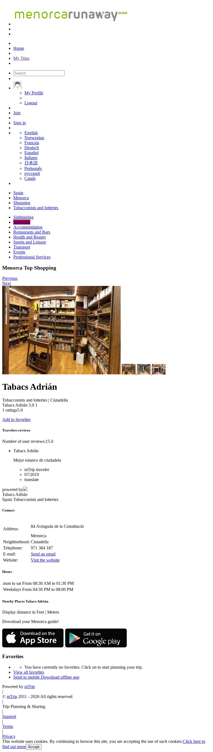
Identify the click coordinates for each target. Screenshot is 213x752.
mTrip (29, 686)
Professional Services (31, 257)
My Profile (33, 93)
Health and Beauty (29, 237)
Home (18, 48)
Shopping (21, 222)
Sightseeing (23, 217)
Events (19, 252)
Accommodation (27, 227)
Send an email (43, 554)
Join (17, 112)
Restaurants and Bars (31, 232)
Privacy (9, 736)
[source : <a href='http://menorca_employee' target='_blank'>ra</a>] (129, 373)
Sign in (19, 122)
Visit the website (45, 560)
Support (9, 716)
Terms (7, 726)
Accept (33, 747)
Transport (21, 247)
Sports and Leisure (29, 242)
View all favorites (28, 672)
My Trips (21, 58)
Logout (30, 102)
